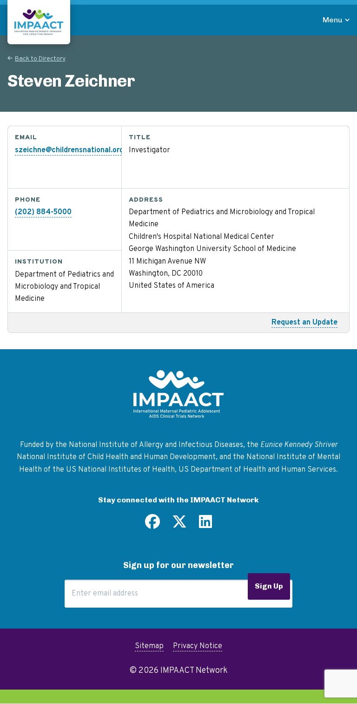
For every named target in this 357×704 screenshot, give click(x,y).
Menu (333, 19)
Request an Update (304, 322)
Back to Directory (40, 59)
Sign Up (269, 586)
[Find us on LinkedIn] (205, 525)
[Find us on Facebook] (152, 525)
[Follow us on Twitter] (179, 525)
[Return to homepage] (38, 22)
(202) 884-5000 (43, 212)
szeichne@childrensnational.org (69, 150)
